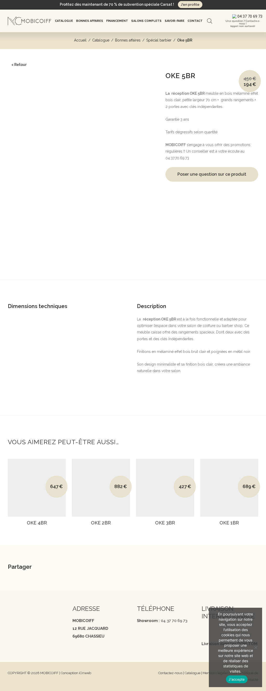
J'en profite (190, 4)
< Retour (18, 65)
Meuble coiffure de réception (36, 117)
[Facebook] (10, 625)
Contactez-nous (170, 673)
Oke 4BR (37, 522)
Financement (117, 21)
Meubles (19, 133)
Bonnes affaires (89, 21)
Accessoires (22, 164)
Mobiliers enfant (25, 156)
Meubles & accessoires (36, 234)
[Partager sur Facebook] (56, 567)
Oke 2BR (101, 522)
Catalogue (64, 21)
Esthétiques (21, 141)
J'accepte (237, 679)
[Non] (255, 647)
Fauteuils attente (25, 125)
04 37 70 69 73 (174, 620)
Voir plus (35, 530)
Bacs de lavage (24, 93)
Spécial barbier (158, 40)
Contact (195, 21)
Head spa (20, 85)
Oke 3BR (165, 522)
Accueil (80, 40)
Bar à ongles (22, 148)
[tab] (133, 288)
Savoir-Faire (174, 21)
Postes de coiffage (27, 109)
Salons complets (146, 21)
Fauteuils (19, 101)
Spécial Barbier (24, 172)
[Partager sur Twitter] (69, 567)
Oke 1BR (229, 522)
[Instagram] (20, 625)
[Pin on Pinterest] (82, 567)
